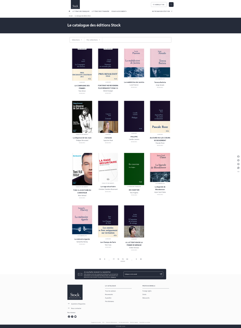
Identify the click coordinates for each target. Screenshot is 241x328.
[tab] (69, 11)
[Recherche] (171, 4)
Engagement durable (96, 322)
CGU (103, 322)
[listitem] (69, 316)
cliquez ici (113, 277)
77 (114, 259)
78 (118, 259)
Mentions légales (134, 322)
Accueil (71, 16)
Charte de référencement (111, 322)
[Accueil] (75, 4)
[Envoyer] (161, 274)
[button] (159, 4)
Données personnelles (124, 322)
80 (127, 259)
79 (123, 259)
